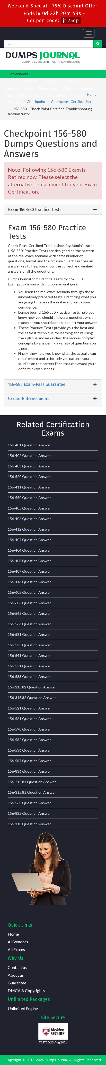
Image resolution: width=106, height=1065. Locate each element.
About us (16, 975)
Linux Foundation (20, 88)
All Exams (16, 949)
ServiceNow (57, 95)
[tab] (53, 210)
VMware (68, 88)
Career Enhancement (28, 398)
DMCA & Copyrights (26, 990)
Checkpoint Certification (71, 101)
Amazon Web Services (24, 95)
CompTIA (29, 81)
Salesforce (47, 88)
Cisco (10, 81)
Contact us (17, 967)
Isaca (74, 81)
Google (86, 88)
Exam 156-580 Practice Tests (34, 209)
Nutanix (78, 95)
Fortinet (48, 81)
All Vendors (18, 941)
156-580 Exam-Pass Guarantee (36, 384)
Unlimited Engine (23, 1008)
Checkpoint (36, 101)
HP (62, 81)
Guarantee (17, 982)
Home (91, 94)
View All (13, 102)
